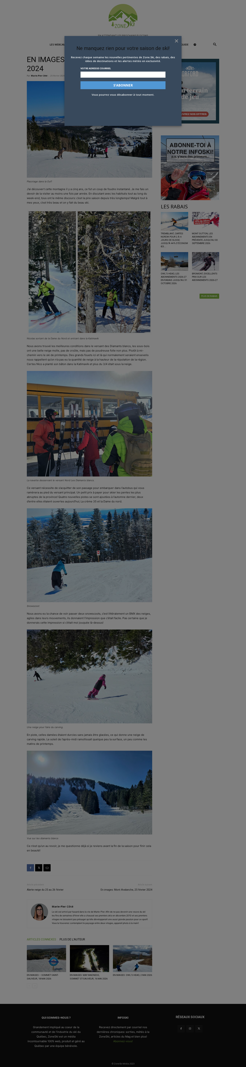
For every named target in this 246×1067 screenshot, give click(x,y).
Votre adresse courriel (95, 68)
